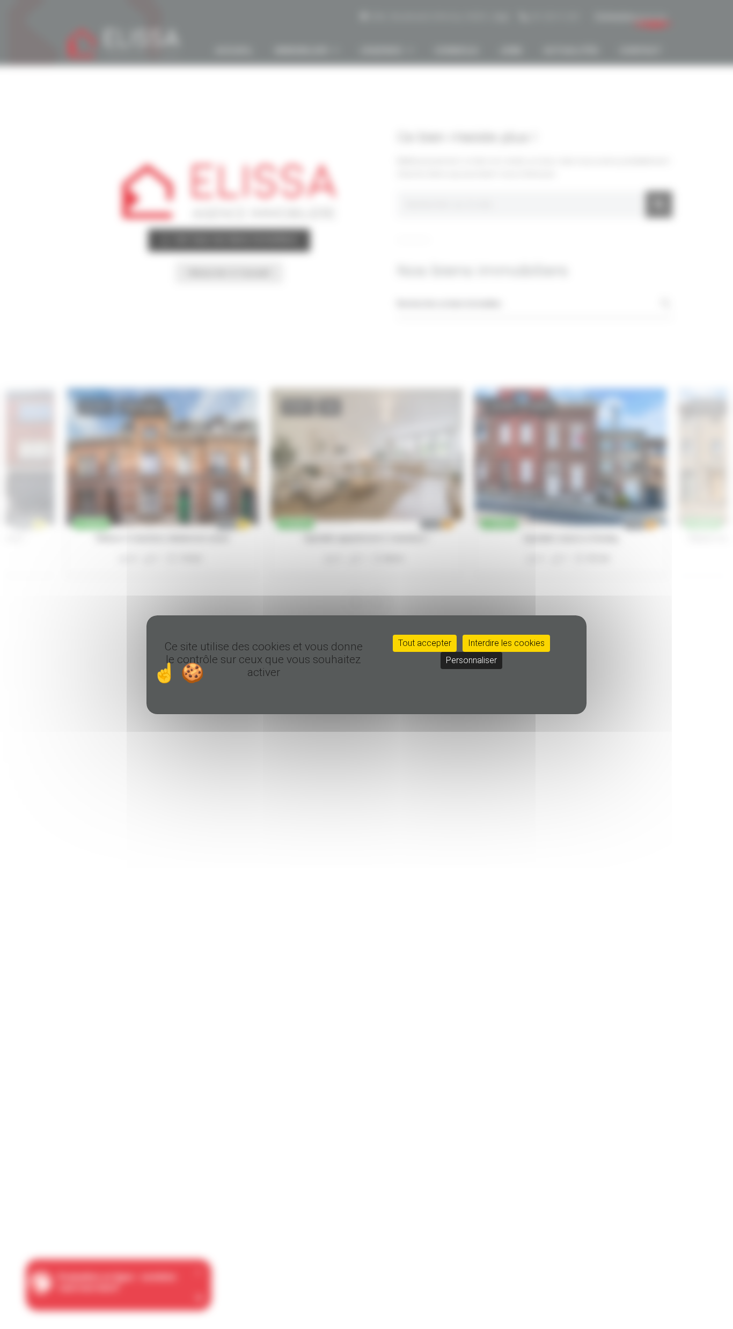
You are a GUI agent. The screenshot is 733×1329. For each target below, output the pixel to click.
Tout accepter (424, 643)
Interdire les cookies (506, 643)
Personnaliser (471, 660)
